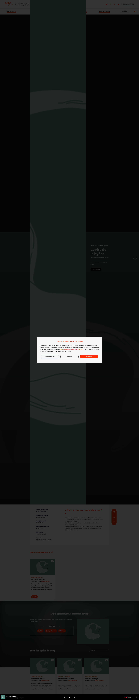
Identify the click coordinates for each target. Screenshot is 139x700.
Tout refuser (69, 356)
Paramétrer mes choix (50, 356)
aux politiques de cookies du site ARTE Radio (72, 349)
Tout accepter (89, 356)
